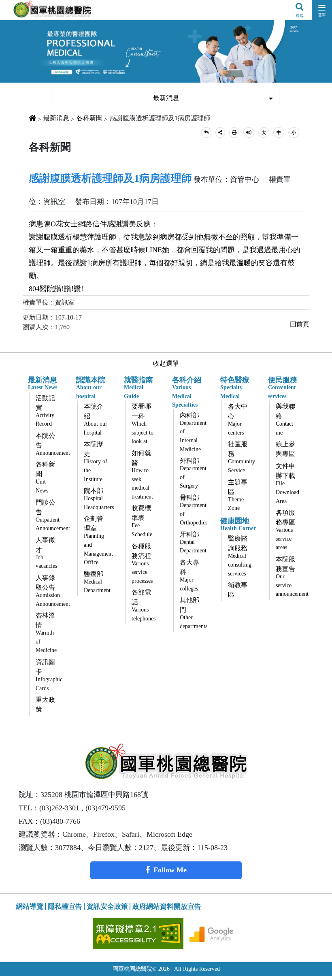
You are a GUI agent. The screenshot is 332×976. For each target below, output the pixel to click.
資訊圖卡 (49, 674)
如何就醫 (142, 475)
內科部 (193, 432)
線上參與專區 (285, 449)
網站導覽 (29, 906)
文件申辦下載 (287, 483)
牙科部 (193, 542)
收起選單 (166, 363)
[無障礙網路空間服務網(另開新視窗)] (139, 932)
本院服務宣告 (290, 576)
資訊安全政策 (107, 906)
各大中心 (237, 419)
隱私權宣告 (65, 906)
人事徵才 (46, 553)
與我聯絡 (285, 419)
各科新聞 (89, 118)
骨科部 (193, 510)
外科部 (193, 473)
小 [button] (294, 132)
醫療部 (97, 582)
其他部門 (193, 613)
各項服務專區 (285, 529)
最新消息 (166, 97)
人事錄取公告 (50, 590)
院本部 (98, 498)
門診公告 (50, 515)
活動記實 (45, 410)
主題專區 (237, 495)
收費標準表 (142, 521)
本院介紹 (95, 419)
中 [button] (279, 132)
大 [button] (264, 132)
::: (47, 84)
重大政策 (45, 704)
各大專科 (189, 575)
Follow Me (170, 870)
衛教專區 (237, 590)
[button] (206, 132)
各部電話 (143, 605)
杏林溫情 (46, 632)
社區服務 (241, 457)
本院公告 (50, 444)
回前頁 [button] (299, 324)
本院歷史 (95, 461)
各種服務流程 (142, 563)
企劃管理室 (98, 540)
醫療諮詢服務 (239, 555)
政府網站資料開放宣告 (166, 906)
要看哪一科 (142, 423)
